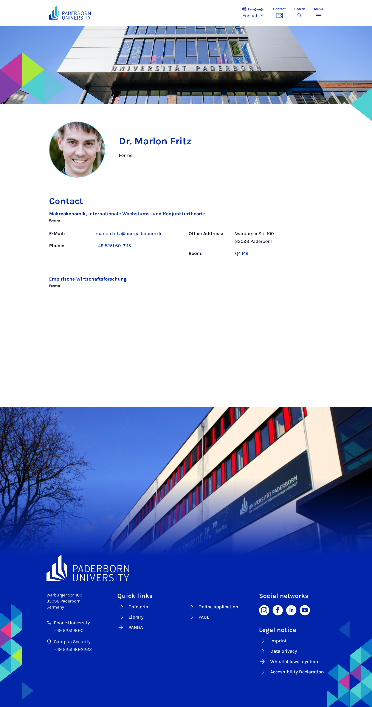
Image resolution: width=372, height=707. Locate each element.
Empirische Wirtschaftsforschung (88, 279)
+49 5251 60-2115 (113, 245)
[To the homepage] (70, 13)
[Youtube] (305, 610)
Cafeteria (138, 607)
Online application (218, 607)
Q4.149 (241, 253)
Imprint (278, 641)
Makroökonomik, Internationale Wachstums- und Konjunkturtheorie (127, 214)
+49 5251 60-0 (69, 630)
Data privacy (283, 651)
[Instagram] (264, 610)
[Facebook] (278, 610)
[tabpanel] (186, 252)
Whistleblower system (294, 661)
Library (136, 617)
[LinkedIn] (291, 610)
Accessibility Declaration (297, 672)
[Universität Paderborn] (186, 568)
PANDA (136, 627)
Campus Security (72, 642)
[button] (255, 12)
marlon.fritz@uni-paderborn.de (129, 233)
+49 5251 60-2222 (73, 649)
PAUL (203, 617)
